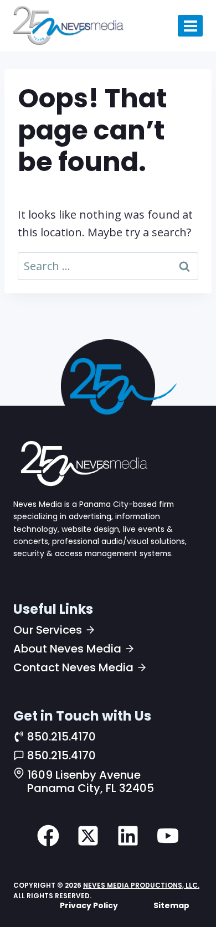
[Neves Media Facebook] (48, 836)
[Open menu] (190, 26)
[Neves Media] (82, 463)
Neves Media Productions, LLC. (141, 885)
